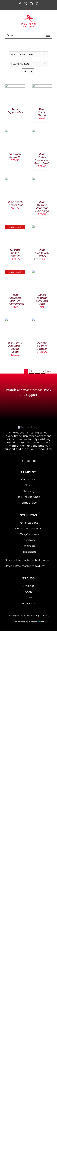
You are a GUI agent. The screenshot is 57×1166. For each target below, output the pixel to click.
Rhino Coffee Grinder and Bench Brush (42, 158)
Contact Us (28, 479)
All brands (28, 603)
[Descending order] (45, 54)
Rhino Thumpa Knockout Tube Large (42, 206)
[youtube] (34, 461)
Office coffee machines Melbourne (27, 560)
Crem (28, 597)
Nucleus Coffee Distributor (15, 253)
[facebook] (23, 461)
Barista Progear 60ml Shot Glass (42, 299)
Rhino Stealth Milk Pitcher (42, 253)
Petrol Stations (28, 522)
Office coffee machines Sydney (25, 565)
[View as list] (31, 71)
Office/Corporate (28, 534)
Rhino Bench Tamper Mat (15, 203)
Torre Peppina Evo (14, 110)
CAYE (28, 591)
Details (15, 95)
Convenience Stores (28, 528)
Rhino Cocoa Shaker (42, 112)
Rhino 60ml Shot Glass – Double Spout (15, 347)
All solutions (28, 551)
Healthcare (28, 545)
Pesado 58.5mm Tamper (42, 345)
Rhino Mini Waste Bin (15, 155)
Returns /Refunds (28, 496)
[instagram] (28, 461)
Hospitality (28, 540)
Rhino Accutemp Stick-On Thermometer (15, 299)
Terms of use (28, 502)
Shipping (29, 491)
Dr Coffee (28, 585)
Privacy (45, 615)
